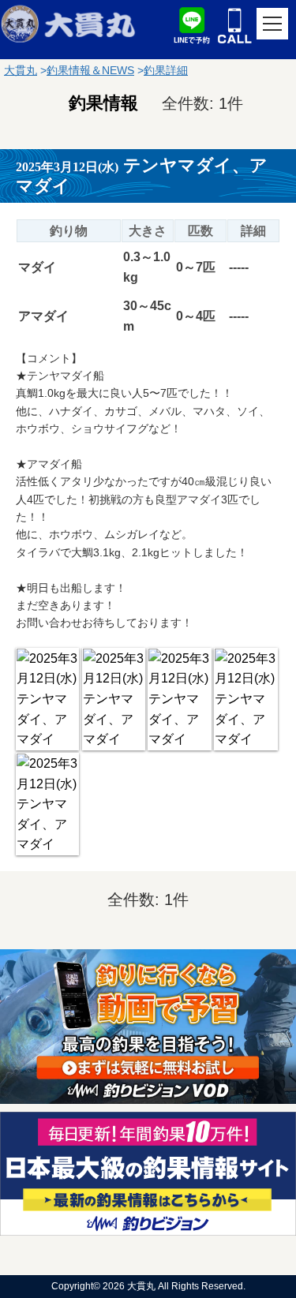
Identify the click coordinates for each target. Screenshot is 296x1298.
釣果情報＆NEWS (90, 70)
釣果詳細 (166, 70)
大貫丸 (20, 70)
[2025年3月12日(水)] (47, 699)
